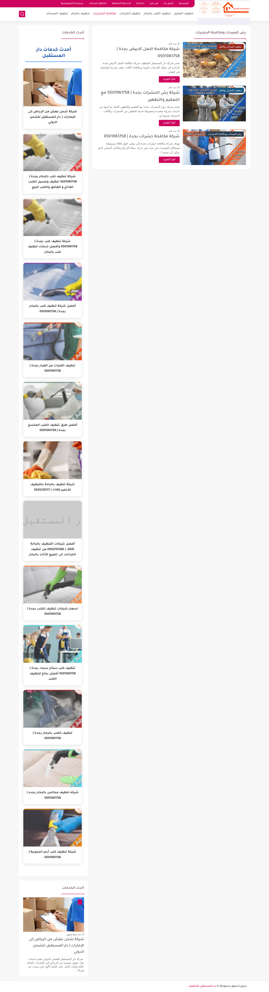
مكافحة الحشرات (104, 13)
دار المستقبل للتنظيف (202, 986)
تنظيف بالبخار (80, 13)
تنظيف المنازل (183, 13)
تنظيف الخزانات (130, 13)
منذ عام (173, 43)
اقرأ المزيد (169, 79)
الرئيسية (184, 3)
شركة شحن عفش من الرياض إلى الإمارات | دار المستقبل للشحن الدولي (56, 946)
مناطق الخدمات (98, 3)
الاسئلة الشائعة (121, 3)
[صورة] (53, 914)
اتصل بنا (168, 3)
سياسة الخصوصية (72, 3)
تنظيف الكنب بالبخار (157, 13)
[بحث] (22, 14)
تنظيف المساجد (57, 13)
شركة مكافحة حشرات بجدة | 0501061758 (142, 136)
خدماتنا (140, 3)
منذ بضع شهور (73, 934)
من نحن (154, 3)
